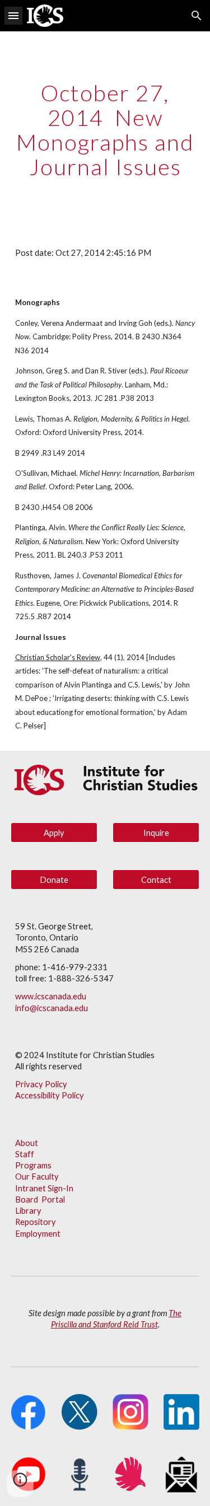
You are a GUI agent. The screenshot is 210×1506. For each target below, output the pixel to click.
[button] (13, 15)
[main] (105, 130)
